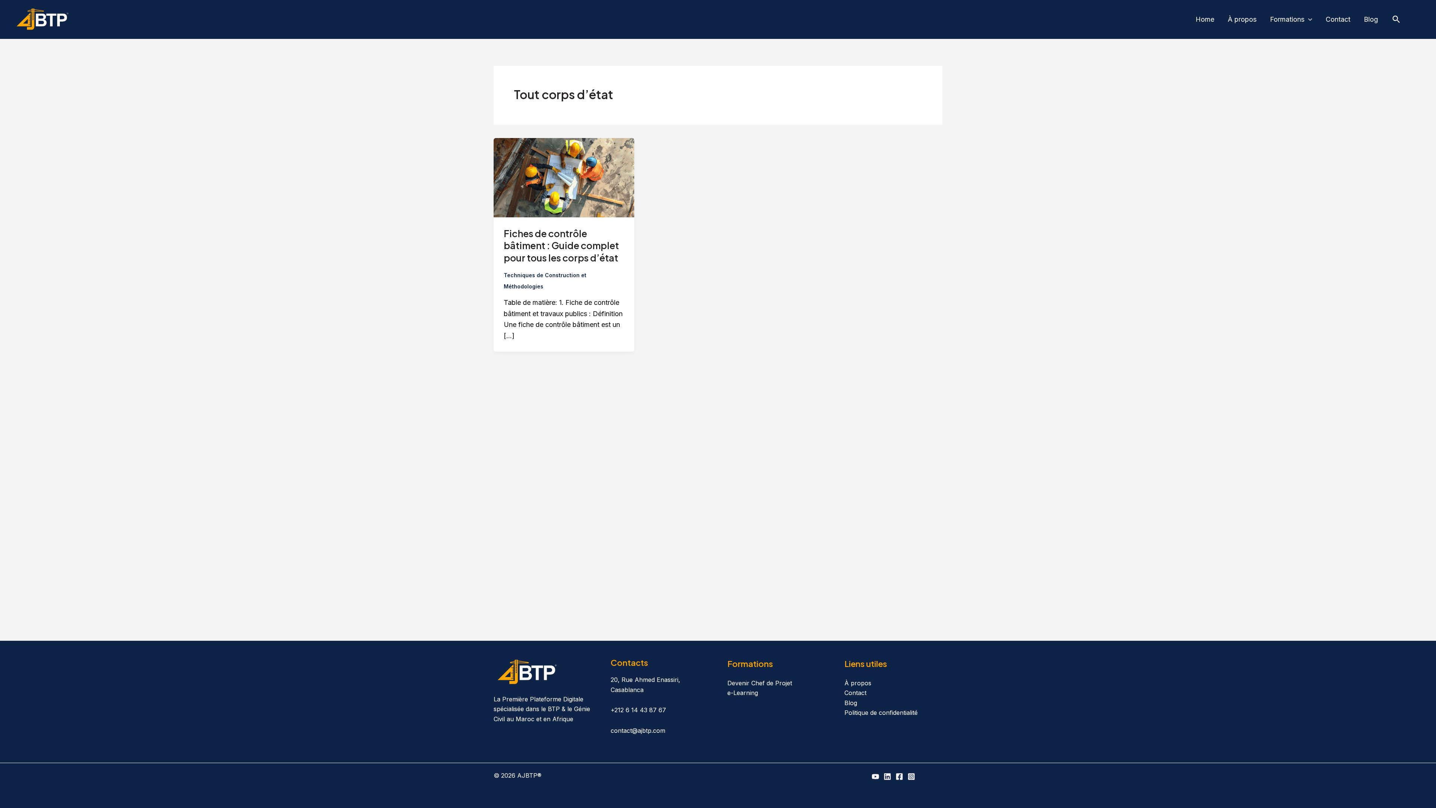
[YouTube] (875, 776)
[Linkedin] (887, 776)
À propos (1242, 19)
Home (1205, 19)
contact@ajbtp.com (638, 730)
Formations (1287, 19)
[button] (1308, 19)
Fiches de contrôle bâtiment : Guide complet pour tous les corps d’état (561, 245)
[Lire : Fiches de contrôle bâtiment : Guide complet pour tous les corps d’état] (564, 177)
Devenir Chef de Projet (759, 683)
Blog (1371, 19)
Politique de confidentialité (881, 712)
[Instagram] (911, 776)
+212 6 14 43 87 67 (638, 710)
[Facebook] (899, 776)
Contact (1338, 19)
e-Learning (742, 693)
